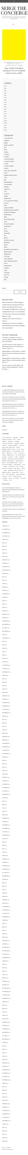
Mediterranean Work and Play (11, 210)
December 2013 (6, 784)
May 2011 (4, 889)
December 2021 (6, 593)
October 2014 (5, 750)
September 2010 (6, 916)
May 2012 (4, 848)
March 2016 (5, 692)
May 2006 (4, 1093)
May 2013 (4, 808)
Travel (22, 62)
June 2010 (4, 927)
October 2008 (5, 995)
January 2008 (5, 1025)
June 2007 (4, 1049)
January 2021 (5, 617)
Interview (6, 203)
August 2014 (5, 757)
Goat (5, 191)
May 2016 (4, 685)
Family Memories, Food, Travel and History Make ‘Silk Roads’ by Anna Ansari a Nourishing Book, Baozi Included (13, 326)
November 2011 (6, 869)
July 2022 (4, 576)
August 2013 (5, 797)
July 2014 (4, 760)
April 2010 (4, 933)
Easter (5, 173)
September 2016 (6, 672)
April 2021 (4, 607)
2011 (5, 116)
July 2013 (4, 801)
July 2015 (4, 719)
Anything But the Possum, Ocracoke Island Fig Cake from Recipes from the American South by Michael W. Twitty (13, 314)
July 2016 (4, 678)
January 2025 (5, 563)
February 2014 (5, 777)
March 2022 (5, 587)
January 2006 (5, 1107)
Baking (5, 143)
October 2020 (5, 627)
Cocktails (6, 156)
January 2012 (5, 862)
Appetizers (7, 140)
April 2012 (4, 852)
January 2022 (5, 590)
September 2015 (6, 712)
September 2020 (6, 631)
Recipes (6, 231)
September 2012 (6, 835)
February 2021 (5, 614)
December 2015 (6, 702)
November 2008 (6, 991)
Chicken (6, 152)
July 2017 (4, 651)
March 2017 (5, 658)
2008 (5, 123)
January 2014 (5, 780)
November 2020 (6, 624)
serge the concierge (7, 344)
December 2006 (6, 1069)
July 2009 (4, 964)
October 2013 (5, 791)
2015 (5, 106)
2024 (5, 90)
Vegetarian (6, 272)
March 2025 (5, 556)
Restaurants (7, 233)
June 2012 (4, 845)
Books (5, 149)
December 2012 (6, 825)
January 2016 (5, 699)
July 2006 (4, 1086)
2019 (5, 100)
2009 (5, 120)
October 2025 (5, 536)
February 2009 (6, 981)
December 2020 (6, 621)
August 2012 (5, 838)
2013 (5, 111)
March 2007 (5, 1059)
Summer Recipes (8, 251)
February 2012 (5, 859)
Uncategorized (7, 265)
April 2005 (4, 1137)
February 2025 (5, 559)
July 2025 (4, 542)
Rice (5, 235)
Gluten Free (7, 189)
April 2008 (5, 1015)
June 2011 (4, 886)
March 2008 (5, 1018)
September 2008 (6, 998)
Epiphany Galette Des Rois (10, 175)
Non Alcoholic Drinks (9, 219)
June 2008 (4, 1008)
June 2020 (4, 634)
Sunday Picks (7, 254)
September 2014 (6, 753)
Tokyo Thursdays (8, 258)
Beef (5, 147)
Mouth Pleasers (8, 214)
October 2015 (5, 709)
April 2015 (4, 729)
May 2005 (4, 1134)
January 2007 (5, 1066)
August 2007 (5, 1042)
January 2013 (5, 821)
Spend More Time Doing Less (11, 249)
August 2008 (5, 1001)
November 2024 (6, 570)
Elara (3, 1147)
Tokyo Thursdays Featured (10, 261)
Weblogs (9, 63)
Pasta (5, 221)
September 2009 (6, 957)
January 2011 (5, 903)
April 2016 (4, 689)
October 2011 (5, 872)
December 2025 (6, 529)
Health (5, 196)
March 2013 (5, 814)
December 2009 (6, 947)
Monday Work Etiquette (10, 212)
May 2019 (4, 644)
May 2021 (4, 604)
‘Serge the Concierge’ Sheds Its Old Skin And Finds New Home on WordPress (13, 339)
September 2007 (6, 1039)
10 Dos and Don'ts (8, 138)
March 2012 (5, 855)
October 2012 (5, 831)
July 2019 (4, 641)
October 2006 (5, 1076)
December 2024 (6, 566)
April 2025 (4, 553)
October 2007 (5, 1035)
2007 (5, 125)
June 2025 (4, 546)
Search (4, 288)
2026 (5, 86)
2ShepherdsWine (6, 351)
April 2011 (4, 893)
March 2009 (5, 978)
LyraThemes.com (9, 1149)
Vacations (6, 268)
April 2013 (4, 811)
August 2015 (5, 716)
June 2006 (4, 1090)
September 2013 (6, 794)
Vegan (5, 270)
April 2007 (4, 1056)
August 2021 (5, 597)
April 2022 (4, 583)
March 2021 (5, 610)
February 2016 (5, 695)
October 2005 (5, 1117)
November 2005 (6, 1114)
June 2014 (4, 763)
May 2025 (4, 549)
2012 (5, 113)
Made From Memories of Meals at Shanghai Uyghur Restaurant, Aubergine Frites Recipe (13, 489)
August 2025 (5, 539)
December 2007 (6, 1029)
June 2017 (4, 655)
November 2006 (6, 1073)
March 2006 (5, 1100)
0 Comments (20, 65)
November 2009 (6, 950)
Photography (7, 226)
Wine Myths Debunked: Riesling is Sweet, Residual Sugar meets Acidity (14, 70)
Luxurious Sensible (8, 207)
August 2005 (5, 1124)
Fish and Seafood (8, 182)
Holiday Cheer (7, 198)
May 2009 (4, 971)
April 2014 (4, 770)
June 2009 (4, 967)
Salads (5, 238)
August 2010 (5, 920)
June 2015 (4, 723)
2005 (5, 130)
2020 (5, 97)
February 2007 (6, 1063)
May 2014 (4, 767)
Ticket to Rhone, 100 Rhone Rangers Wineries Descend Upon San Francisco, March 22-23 (13, 346)
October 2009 (5, 954)
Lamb (5, 205)
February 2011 (5, 899)
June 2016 (4, 682)
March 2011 (5, 896)
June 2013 (4, 804)
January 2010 (5, 944)
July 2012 (4, 842)
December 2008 (6, 988)
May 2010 (4, 930)
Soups (5, 247)
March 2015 (5, 733)
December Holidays (9, 166)
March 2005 (5, 1141)
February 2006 (6, 1103)
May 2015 (4, 726)
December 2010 (6, 906)
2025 (5, 88)
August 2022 (5, 573)
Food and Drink (7, 62)
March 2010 (5, 937)
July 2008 (4, 1005)
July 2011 (4, 882)
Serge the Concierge (15, 62)
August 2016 (5, 675)
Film (5, 180)
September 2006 (6, 1080)
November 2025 (6, 532)
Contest (6, 163)
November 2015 (6, 706)
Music (5, 217)
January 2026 (5, 525)
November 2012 (6, 828)
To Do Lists (6, 256)
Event (5, 177)
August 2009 (5, 961)
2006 (5, 127)
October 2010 (5, 913)
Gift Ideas (6, 187)
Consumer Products (9, 161)
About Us (4, 429)
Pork (5, 228)
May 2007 (4, 1052)
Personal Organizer (9, 224)
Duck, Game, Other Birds (10, 170)
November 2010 (6, 910)
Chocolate (6, 154)
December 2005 (6, 1110)
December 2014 (6, 743)
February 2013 (5, 818)
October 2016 (5, 668)
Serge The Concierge (14, 10)
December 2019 (6, 638)
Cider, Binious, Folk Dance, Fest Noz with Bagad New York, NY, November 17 (12, 367)
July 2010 (4, 923)
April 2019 (4, 648)
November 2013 (6, 787)
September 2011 (6, 876)
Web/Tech (6, 275)
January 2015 (5, 740)
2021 (5, 95)
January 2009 (5, 984)
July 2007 (4, 1046)
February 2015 (5, 736)
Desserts (6, 168)
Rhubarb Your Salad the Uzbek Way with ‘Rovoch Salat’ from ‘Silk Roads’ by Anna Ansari (13, 496)
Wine (12, 63)
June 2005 (4, 1131)
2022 (5, 93)
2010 (5, 118)
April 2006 (5, 1097)
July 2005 (4, 1127)
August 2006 (5, 1083)
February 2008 (6, 1022)
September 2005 (6, 1120)
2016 (5, 104)
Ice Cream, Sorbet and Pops (11, 200)
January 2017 (5, 661)
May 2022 (4, 580)
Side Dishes (6, 242)
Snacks (6, 245)
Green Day (6, 194)
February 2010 (6, 940)
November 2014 (6, 746)
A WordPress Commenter (8, 337)
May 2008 (4, 1012)
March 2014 (5, 774)
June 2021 (4, 600)
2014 (5, 109)
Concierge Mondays (9, 159)
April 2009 (5, 974)
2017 (5, 102)
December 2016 (6, 665)
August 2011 (5, 879)
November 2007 (6, 1032)
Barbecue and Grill (8, 145)
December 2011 (6, 865)
